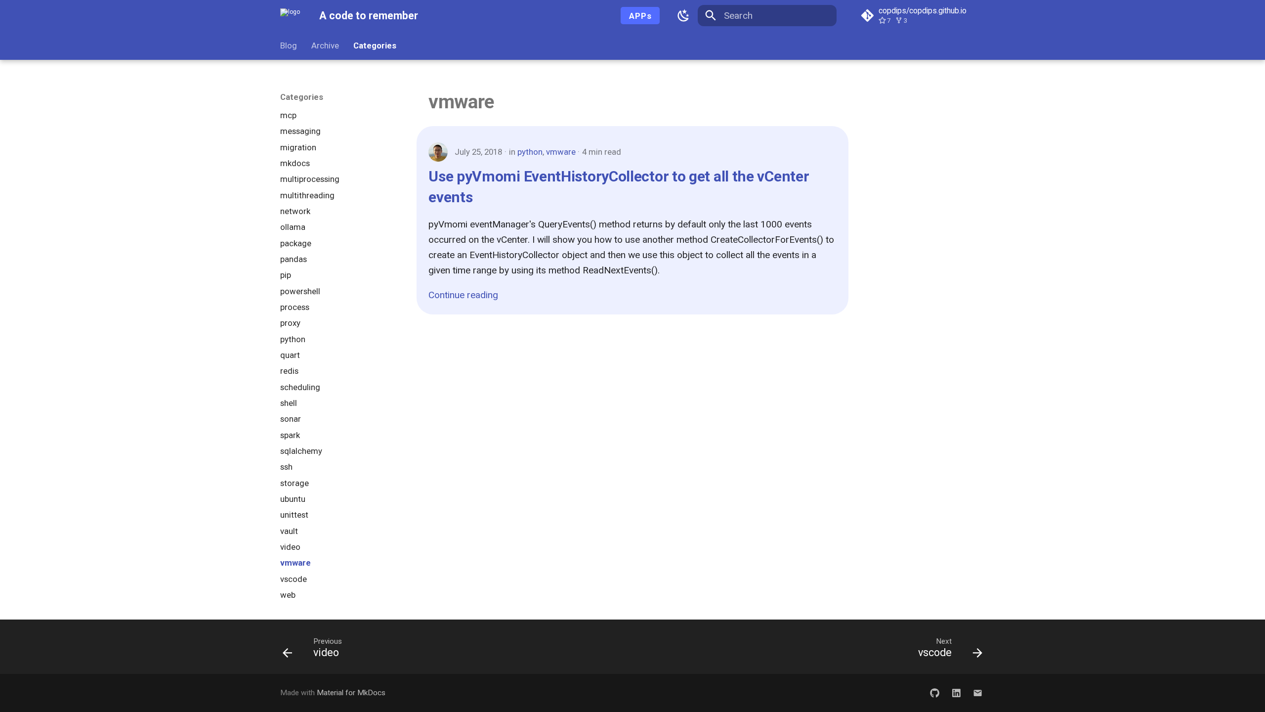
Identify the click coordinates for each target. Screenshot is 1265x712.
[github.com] (935, 692)
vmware (561, 152)
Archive (325, 45)
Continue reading (463, 295)
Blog (288, 45)
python (530, 152)
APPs (640, 16)
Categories (374, 45)
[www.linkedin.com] (956, 692)
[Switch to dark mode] (683, 16)
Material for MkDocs (351, 692)
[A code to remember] (290, 16)
